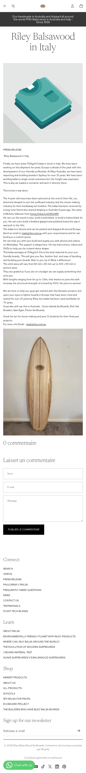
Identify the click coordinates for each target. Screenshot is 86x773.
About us (9, 683)
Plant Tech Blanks (15, 611)
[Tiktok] (43, 766)
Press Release (12, 579)
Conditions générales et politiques (43, 757)
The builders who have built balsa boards (31, 709)
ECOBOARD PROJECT (16, 704)
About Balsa (11, 631)
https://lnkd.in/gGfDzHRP (44, 214)
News (6, 595)
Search (8, 568)
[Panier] (81, 6)
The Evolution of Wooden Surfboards (29, 647)
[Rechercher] (13, 6)
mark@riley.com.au (32, 233)
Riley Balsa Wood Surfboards (28, 745)
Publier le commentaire (23, 529)
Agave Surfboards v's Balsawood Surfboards (34, 657)
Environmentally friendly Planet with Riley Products (39, 636)
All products (12, 688)
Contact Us (11, 600)
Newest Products (15, 677)
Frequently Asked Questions (22, 590)
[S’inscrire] (78, 731)
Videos (7, 574)
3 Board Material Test (17, 652)
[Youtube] (36, 766)
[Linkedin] (57, 766)
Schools (9, 693)
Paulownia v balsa (15, 584)
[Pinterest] (64, 766)
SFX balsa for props (16, 698)
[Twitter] (50, 766)
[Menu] (4, 6)
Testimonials (11, 606)
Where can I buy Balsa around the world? (31, 641)
